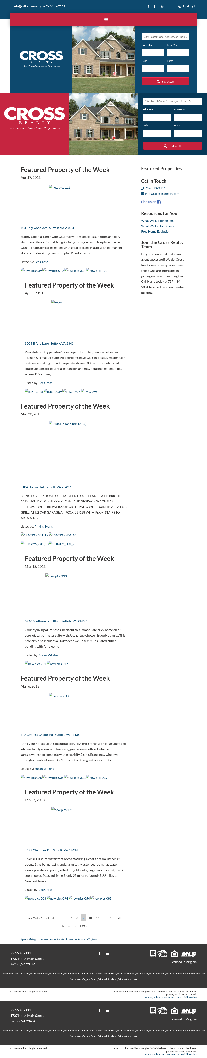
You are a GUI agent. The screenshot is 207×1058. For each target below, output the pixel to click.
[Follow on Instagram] (162, 6)
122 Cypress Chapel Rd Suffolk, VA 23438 (50, 734)
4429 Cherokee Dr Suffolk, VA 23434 (51, 850)
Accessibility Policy (187, 997)
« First (50, 918)
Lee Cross (41, 262)
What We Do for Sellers (157, 220)
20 (119, 918)
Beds (144, 60)
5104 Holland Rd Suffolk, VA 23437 (46, 487)
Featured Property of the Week (65, 169)
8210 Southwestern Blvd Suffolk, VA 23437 (56, 621)
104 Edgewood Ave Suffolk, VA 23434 (47, 228)
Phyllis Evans (44, 526)
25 (62, 925)
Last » (83, 925)
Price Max (172, 44)
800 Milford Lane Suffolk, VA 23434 (50, 343)
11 (97, 918)
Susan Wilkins (48, 655)
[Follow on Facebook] (148, 6)
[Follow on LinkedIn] (155, 6)
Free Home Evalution (155, 231)
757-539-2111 (55, 6)
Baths (170, 60)
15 (111, 918)
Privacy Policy (152, 997)
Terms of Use (168, 997)
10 (90, 918)
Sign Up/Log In (187, 6)
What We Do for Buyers (157, 226)
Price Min (147, 44)
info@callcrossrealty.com (30, 6)
